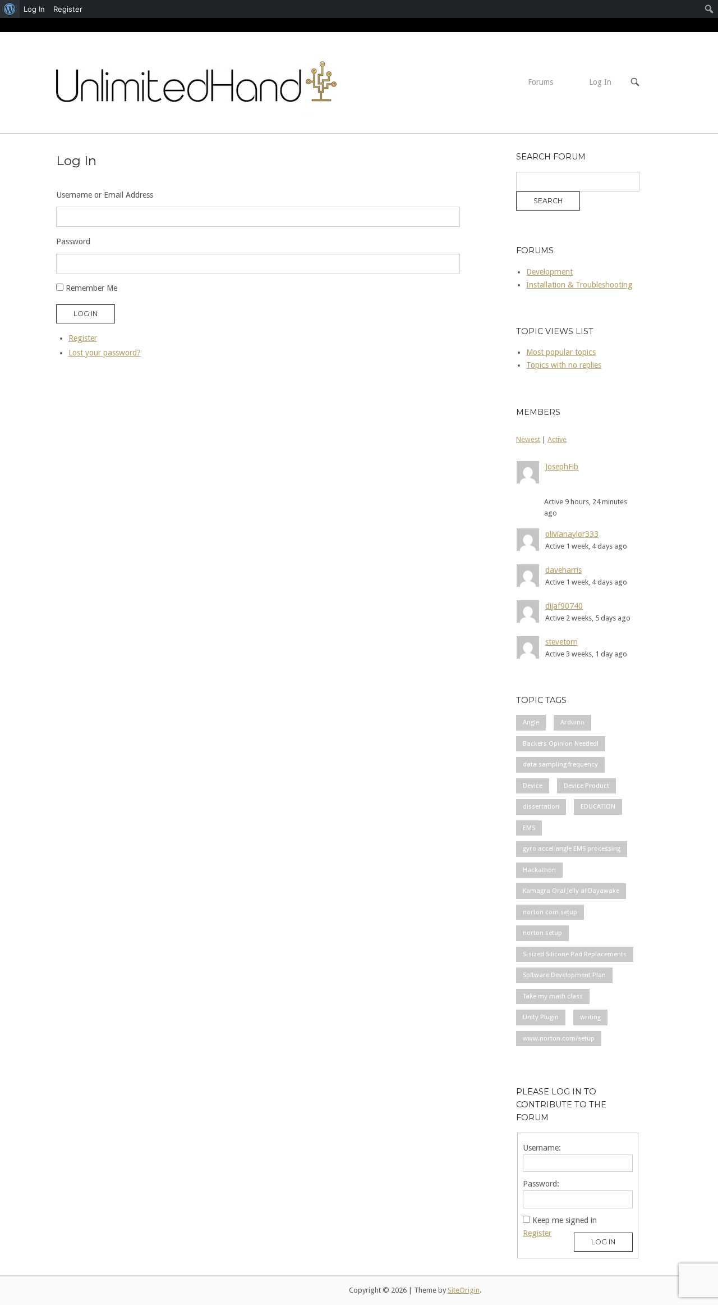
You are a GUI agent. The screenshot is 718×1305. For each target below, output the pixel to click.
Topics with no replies (563, 365)
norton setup (542, 933)
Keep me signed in (564, 1220)
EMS (529, 828)
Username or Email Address (104, 194)
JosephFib (561, 466)
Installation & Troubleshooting (579, 284)
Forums (540, 81)
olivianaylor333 (572, 534)
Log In (600, 81)
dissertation (541, 806)
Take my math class (553, 996)
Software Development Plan (564, 975)
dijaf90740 (564, 605)
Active (557, 439)
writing (590, 1017)
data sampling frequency (560, 764)
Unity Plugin (541, 1017)
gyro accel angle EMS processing (571, 848)
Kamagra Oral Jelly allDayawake (571, 891)
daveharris (563, 569)
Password (73, 241)
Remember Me (91, 288)
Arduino (572, 722)
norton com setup (550, 912)
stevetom (561, 641)
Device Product (586, 786)
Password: (541, 1183)
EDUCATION (598, 806)
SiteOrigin (464, 1290)
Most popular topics (561, 352)
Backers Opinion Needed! (561, 743)
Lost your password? (104, 352)
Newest (528, 439)
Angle (531, 722)
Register (82, 338)
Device (532, 786)
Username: (542, 1147)
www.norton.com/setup (559, 1038)
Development (549, 271)
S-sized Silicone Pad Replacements (575, 954)
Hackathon (539, 870)
